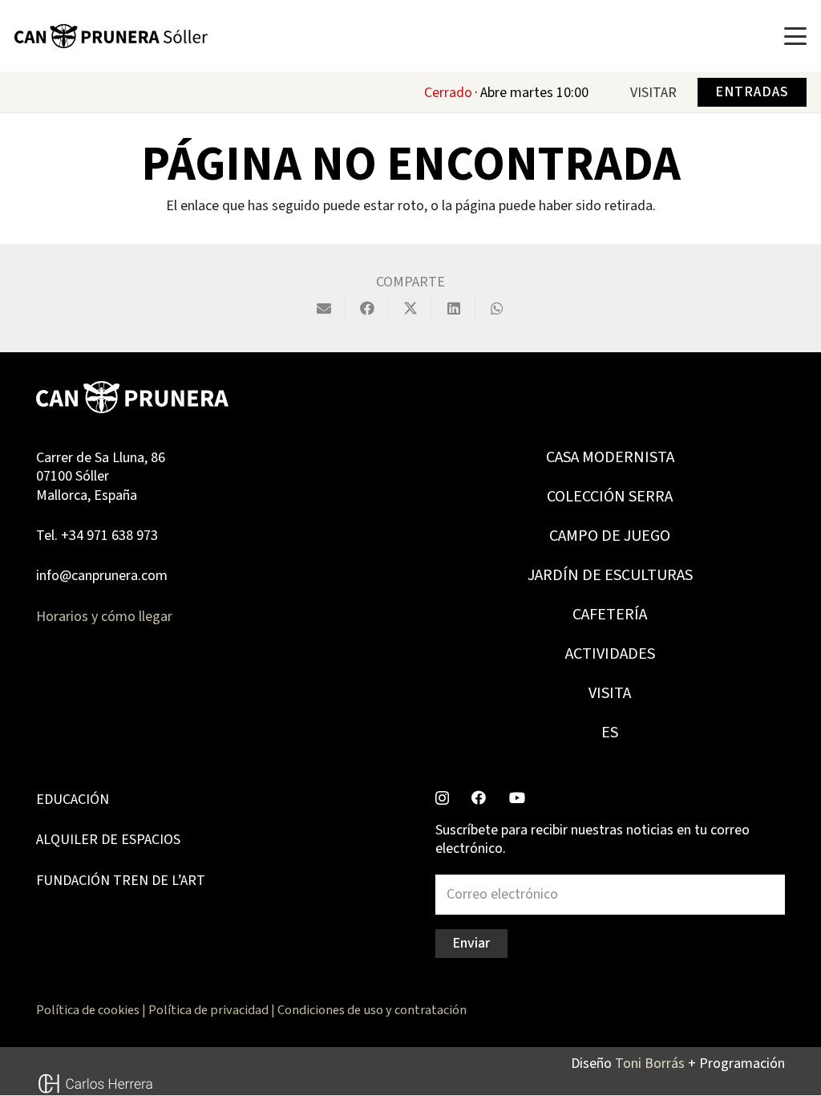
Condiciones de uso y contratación (372, 1010)
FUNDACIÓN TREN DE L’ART (120, 881)
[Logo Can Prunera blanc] (132, 397)
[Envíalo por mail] (324, 308)
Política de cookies (88, 1010)
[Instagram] (442, 798)
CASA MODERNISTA (610, 457)
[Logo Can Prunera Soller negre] (111, 36)
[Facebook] (478, 797)
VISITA (609, 693)
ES (609, 732)
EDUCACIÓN (72, 800)
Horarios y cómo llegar (104, 617)
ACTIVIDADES (610, 654)
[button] (796, 36)
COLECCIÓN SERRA (610, 496)
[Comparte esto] (367, 308)
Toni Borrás (650, 1063)
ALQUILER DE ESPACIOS (108, 840)
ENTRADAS (751, 92)
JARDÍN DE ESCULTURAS (610, 575)
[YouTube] (517, 797)
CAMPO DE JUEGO (609, 536)
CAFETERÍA (609, 614)
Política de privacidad (208, 1010)
